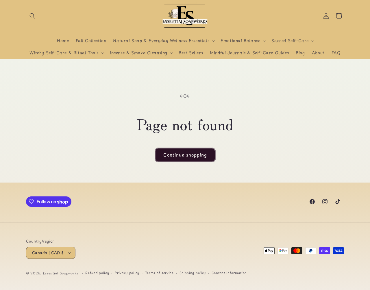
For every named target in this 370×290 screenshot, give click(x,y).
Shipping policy (193, 272)
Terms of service (159, 272)
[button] (32, 16)
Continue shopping (185, 154)
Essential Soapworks (60, 273)
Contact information (229, 272)
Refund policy (97, 272)
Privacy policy (127, 272)
